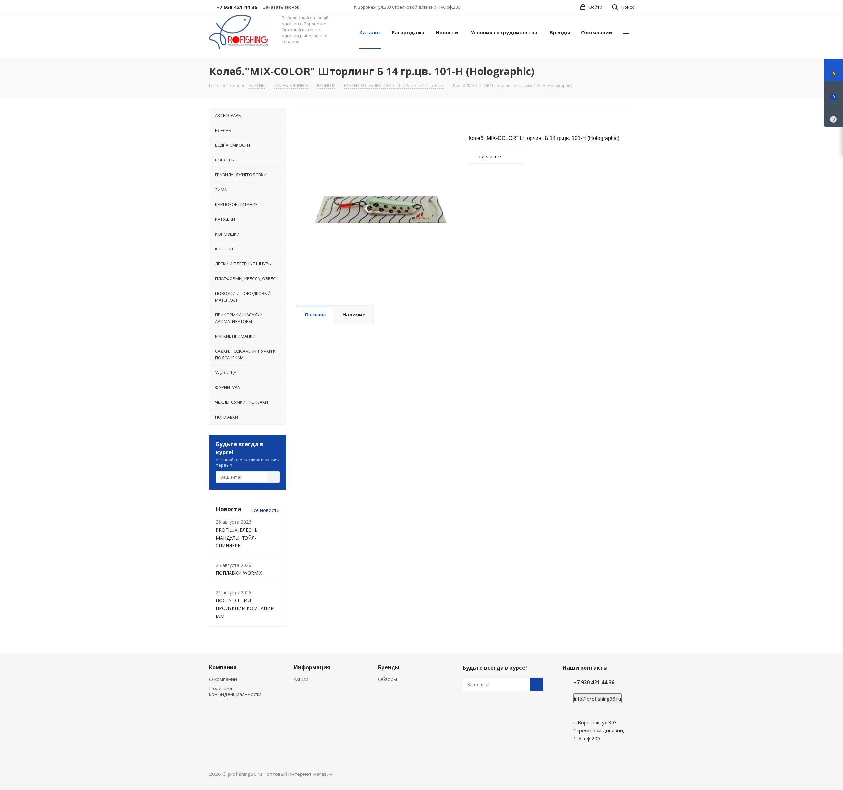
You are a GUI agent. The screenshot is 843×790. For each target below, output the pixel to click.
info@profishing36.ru (597, 698)
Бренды (388, 667)
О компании (223, 679)
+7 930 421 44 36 (593, 682)
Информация (312, 667)
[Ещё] (625, 32)
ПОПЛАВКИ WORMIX (239, 573)
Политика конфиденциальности (235, 691)
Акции (301, 679)
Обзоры (387, 679)
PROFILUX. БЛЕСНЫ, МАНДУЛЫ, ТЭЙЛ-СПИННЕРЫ (238, 538)
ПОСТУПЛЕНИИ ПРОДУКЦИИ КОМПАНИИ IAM (245, 608)
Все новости (265, 510)
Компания (223, 667)
